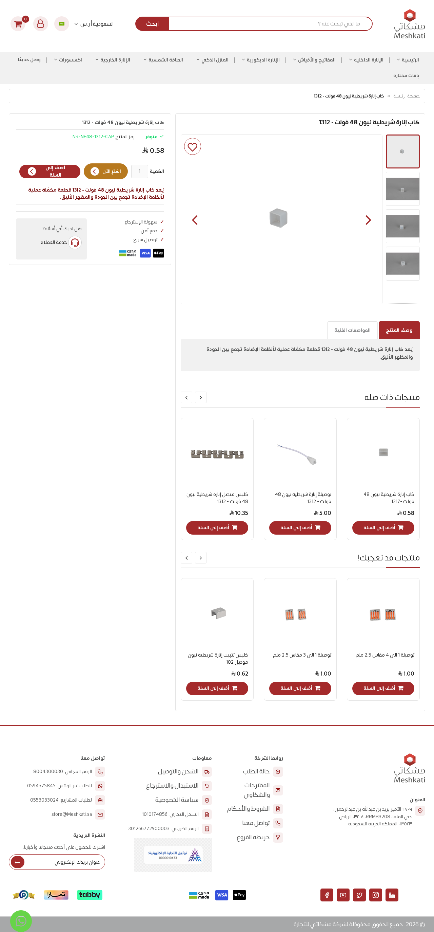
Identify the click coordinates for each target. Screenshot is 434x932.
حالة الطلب (256, 771)
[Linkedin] (392, 895)
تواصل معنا (256, 823)
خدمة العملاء (53, 242)
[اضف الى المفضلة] (192, 146)
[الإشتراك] (17, 862)
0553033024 (44, 800)
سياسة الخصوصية (177, 800)
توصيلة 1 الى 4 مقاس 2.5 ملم (385, 655)
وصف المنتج (399, 330)
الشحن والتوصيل (178, 771)
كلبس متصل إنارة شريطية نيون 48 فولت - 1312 (217, 497)
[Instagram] (375, 895)
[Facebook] (326, 895)
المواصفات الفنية (352, 330)
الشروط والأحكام (248, 809)
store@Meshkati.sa (72, 814)
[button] (194, 219)
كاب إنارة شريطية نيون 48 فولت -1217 (388, 497)
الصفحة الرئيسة (407, 96)
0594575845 (41, 786)
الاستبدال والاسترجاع (172, 786)
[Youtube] (343, 895)
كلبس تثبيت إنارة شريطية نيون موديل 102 (218, 658)
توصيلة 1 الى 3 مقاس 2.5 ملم (302, 655)
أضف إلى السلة (55, 171)
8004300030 (48, 771)
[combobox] (256, 24)
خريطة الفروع (253, 837)
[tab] (399, 330)
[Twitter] (359, 895)
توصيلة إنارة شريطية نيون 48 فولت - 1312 (303, 497)
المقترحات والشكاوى (257, 790)
